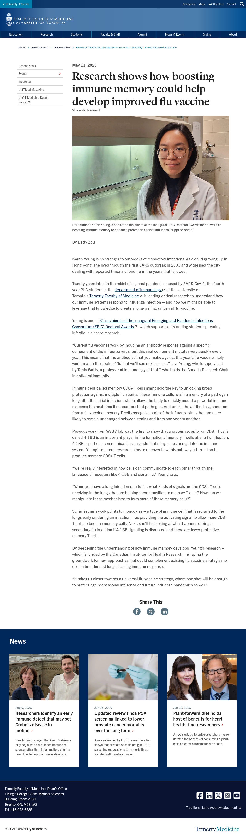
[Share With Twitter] (151, 611)
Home (21, 47)
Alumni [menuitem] (142, 34)
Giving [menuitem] (207, 34)
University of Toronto (17, 4)
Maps (202, 4)
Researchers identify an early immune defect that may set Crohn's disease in (44, 721)
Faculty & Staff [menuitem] (110, 34)
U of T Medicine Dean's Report (33, 100)
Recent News (27, 65)
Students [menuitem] (77, 34)
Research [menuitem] (47, 34)
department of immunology (138, 289)
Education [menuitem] (15, 34)
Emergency (189, 4)
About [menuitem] (233, 34)
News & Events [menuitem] (175, 34)
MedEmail (25, 81)
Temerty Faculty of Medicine (114, 295)
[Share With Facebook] (138, 611)
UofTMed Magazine (31, 89)
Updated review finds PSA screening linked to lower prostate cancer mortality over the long (120, 721)
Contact (231, 4)
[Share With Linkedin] (163, 611)
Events (22, 74)
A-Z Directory (216, 4)
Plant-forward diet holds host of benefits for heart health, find (197, 718)
